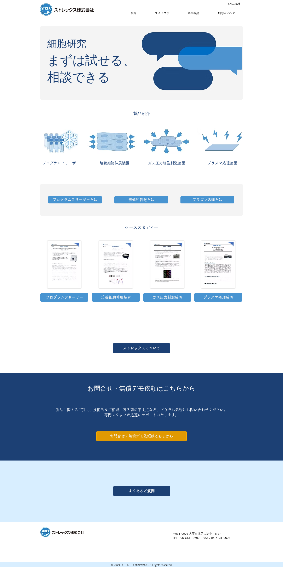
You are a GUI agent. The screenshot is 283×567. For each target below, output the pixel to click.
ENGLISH (234, 3)
